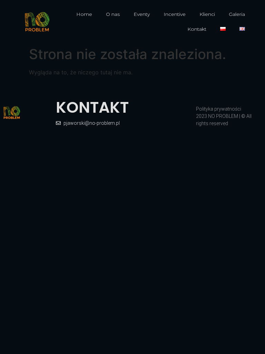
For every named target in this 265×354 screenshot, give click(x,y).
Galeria (237, 14)
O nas (113, 14)
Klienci (207, 14)
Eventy (142, 14)
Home (84, 14)
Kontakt (196, 29)
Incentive (175, 14)
